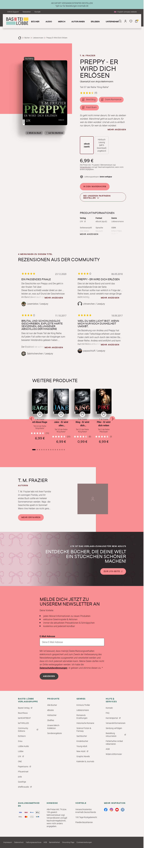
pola (20, 777)
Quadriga (22, 782)
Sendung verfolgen (114, 728)
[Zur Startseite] (19, 37)
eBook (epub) (87, 145)
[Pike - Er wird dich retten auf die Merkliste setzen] (104, 401)
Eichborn (22, 736)
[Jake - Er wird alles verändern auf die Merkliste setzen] (61, 401)
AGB (108, 749)
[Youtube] (117, 809)
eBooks (50, 710)
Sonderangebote (54, 733)
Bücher (27, 38)
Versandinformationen (115, 723)
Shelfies (50, 720)
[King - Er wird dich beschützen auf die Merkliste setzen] (82, 401)
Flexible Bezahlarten (84, 822)
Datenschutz (19, 842)
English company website (127, 12)
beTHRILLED (23, 723)
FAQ (107, 713)
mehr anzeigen (117, 130)
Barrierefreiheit (54, 842)
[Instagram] (111, 809)
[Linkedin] (122, 809)
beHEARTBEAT (24, 718)
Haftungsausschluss (33, 842)
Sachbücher (81, 736)
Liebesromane (38, 38)
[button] (40, 416)
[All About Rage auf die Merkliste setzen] (40, 401)
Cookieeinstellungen (84, 842)
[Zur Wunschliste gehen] (130, 21)
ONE (20, 761)
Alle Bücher (52, 705)
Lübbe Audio (23, 746)
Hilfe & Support (13, 12)
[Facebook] (105, 809)
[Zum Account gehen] (125, 21)
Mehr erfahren (30, 517)
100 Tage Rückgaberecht (86, 817)
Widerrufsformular (114, 754)
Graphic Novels (83, 756)
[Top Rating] (45, 92)
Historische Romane (85, 723)
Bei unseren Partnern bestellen (97, 197)
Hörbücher (52, 715)
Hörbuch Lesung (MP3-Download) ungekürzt (101, 145)
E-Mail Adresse (47, 636)
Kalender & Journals (85, 761)
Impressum (7, 842)
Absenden (49, 676)
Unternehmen (113, 22)
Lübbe (20, 751)
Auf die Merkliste (55, 133)
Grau (20, 741)
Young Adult (81, 746)
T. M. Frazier (87, 56)
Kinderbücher (82, 741)
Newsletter (27, 12)
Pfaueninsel (23, 771)
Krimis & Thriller (83, 705)
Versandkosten (85, 167)
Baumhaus (23, 713)
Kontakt (37, 12)
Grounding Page (68, 842)
